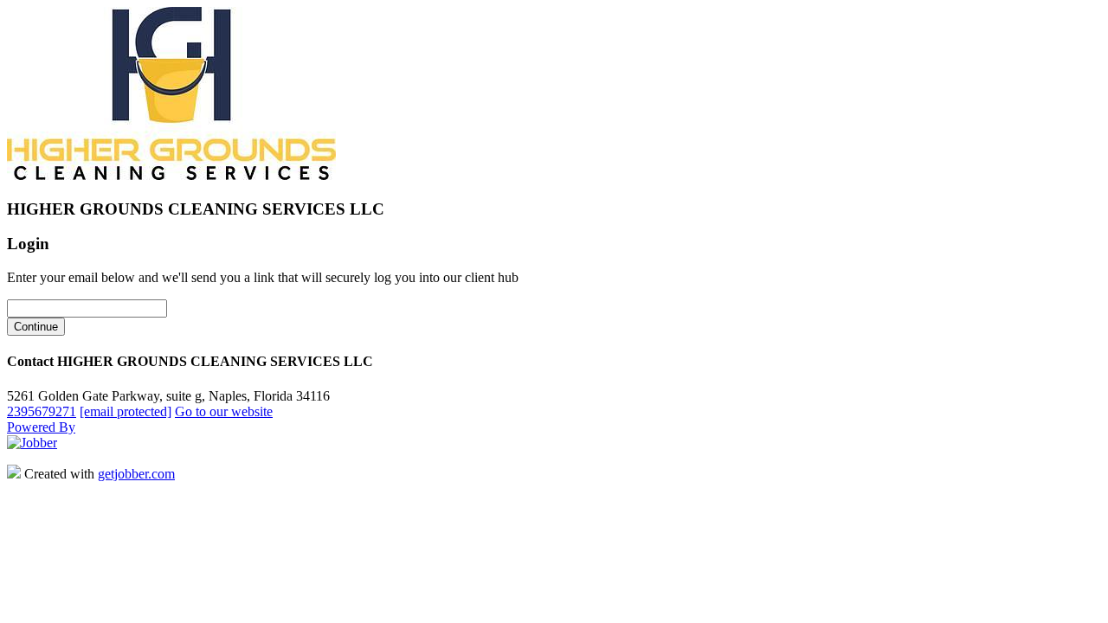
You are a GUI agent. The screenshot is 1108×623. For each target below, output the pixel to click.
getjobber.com (136, 473)
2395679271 (41, 411)
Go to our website (224, 411)
